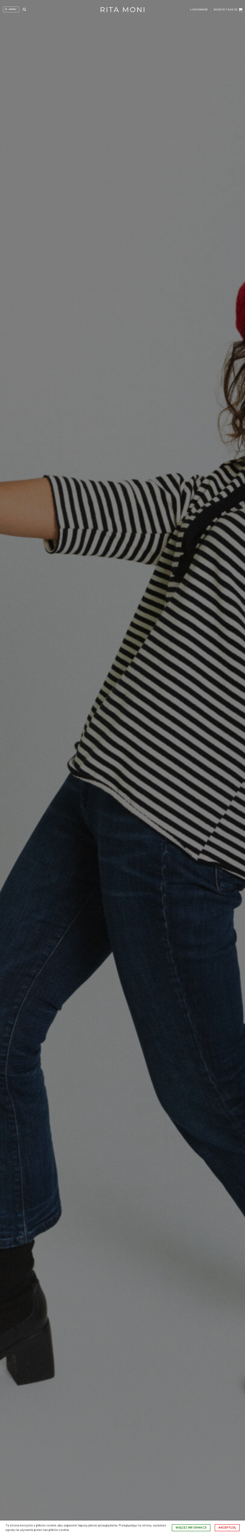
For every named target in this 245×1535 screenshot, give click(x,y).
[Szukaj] (24, 9)
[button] (11, 9)
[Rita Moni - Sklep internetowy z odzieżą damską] (122, 9)
